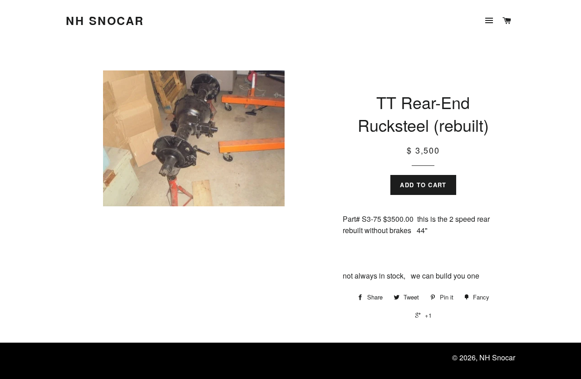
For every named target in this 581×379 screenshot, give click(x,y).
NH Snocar (105, 21)
